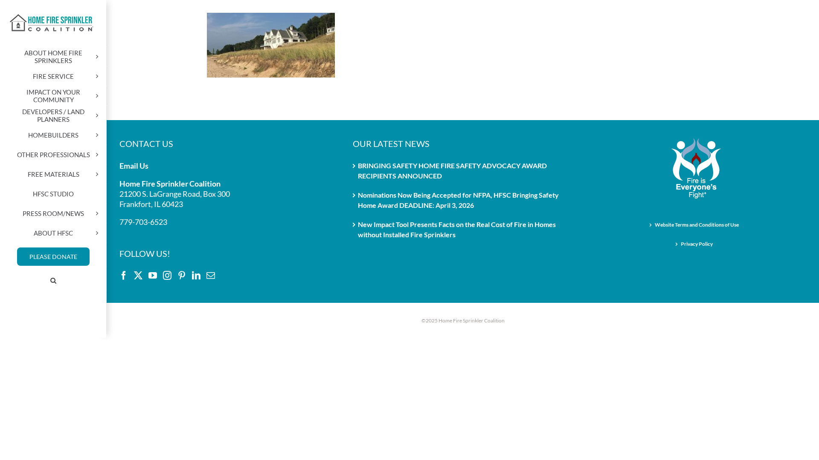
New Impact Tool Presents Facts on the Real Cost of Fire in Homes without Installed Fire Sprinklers (457, 229)
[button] (53, 280)
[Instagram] (167, 275)
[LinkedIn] (196, 275)
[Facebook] (123, 275)
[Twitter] (138, 275)
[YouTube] (152, 275)
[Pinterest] (181, 275)
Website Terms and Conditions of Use (697, 224)
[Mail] (210, 275)
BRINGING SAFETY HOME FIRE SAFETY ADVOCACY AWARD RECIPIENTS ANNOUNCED (452, 170)
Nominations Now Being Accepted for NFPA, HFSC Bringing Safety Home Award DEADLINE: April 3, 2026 (458, 200)
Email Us (133, 165)
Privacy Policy (697, 244)
